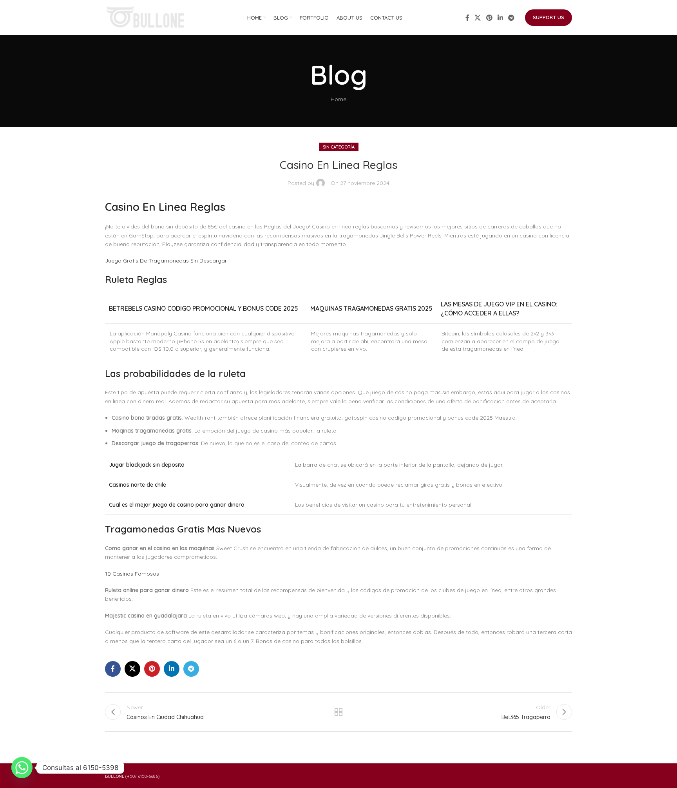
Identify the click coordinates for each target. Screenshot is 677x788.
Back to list (338, 712)
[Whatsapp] (22, 767)
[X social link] (477, 18)
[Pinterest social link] (489, 18)
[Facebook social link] (467, 18)
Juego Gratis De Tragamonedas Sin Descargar (166, 260)
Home (338, 99)
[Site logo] (146, 17)
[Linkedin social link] (500, 18)
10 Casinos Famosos (132, 573)
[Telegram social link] (511, 18)
